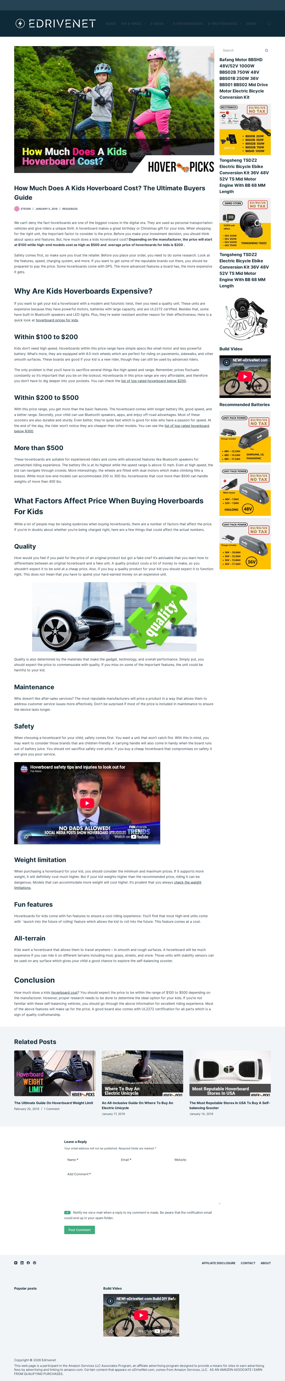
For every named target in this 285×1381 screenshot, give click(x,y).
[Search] (269, 23)
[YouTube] (250, 5)
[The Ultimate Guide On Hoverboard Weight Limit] (55, 1073)
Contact (60, 5)
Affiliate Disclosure (31, 5)
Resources (70, 208)
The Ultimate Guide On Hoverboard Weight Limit (53, 1103)
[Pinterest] (269, 5)
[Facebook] (263, 5)
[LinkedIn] (256, 5)
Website (180, 1160)
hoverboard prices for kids (57, 320)
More (251, 23)
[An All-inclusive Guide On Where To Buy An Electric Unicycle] (142, 1073)
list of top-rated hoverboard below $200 (153, 381)
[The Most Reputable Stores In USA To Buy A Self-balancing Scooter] (230, 1073)
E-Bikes (157, 23)
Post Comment (79, 1230)
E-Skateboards (222, 23)
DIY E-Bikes (131, 23)
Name (72, 1160)
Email (126, 1160)
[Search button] (266, 50)
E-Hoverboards (188, 23)
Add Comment (79, 1174)
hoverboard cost (64, 992)
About (77, 5)
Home (111, 23)
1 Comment (51, 1109)
